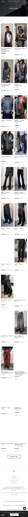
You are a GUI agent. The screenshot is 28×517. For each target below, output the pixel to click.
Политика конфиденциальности (14, 509)
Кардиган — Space (5, 407)
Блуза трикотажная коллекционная (6, 85)
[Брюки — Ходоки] (20, 251)
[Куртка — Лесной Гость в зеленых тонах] (20, 430)
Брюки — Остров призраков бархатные (19, 193)
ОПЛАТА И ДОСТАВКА (14, 480)
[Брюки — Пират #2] (7, 251)
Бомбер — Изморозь (6, 120)
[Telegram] (24, 513)
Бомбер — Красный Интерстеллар (19, 121)
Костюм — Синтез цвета (7, 443)
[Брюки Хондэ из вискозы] (7, 322)
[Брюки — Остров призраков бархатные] (20, 179)
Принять (14, 514)
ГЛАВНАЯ (14, 476)
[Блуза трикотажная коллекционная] (7, 71)
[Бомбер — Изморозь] (7, 107)
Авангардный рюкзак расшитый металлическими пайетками (6, 50)
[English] (2, 515)
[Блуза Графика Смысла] (20, 35)
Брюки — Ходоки (18, 264)
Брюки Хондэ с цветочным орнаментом (7, 372)
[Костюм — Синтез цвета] (7, 430)
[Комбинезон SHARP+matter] (20, 394)
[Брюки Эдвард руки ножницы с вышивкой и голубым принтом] (20, 358)
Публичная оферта (7, 505)
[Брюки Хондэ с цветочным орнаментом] (7, 358)
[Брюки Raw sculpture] (7, 286)
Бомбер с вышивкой (6, 156)
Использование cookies (19, 505)
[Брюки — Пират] (20, 215)
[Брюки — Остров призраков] (7, 179)
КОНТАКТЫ (14, 478)
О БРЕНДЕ (14, 477)
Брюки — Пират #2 (6, 264)
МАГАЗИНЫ (14, 483)
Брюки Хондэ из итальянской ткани (19, 336)
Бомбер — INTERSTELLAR (18, 85)
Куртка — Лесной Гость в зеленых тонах (20, 444)
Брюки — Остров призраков (5, 193)
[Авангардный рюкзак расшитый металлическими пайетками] (7, 35)
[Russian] (4, 515)
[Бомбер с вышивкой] (7, 143)
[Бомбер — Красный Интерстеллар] (20, 107)
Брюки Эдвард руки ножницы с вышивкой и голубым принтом (20, 373)
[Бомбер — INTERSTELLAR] (20, 71)
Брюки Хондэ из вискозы (7, 335)
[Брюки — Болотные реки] (20, 143)
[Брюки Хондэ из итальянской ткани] (20, 322)
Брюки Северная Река (19, 300)
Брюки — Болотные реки (20, 156)
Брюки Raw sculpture (6, 300)
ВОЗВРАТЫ (14, 481)
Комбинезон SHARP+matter (18, 408)
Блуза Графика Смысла (20, 48)
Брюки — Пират (18, 228)
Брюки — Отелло (5, 228)
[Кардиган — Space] (7, 394)
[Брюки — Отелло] (7, 215)
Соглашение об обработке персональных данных (14, 501)
